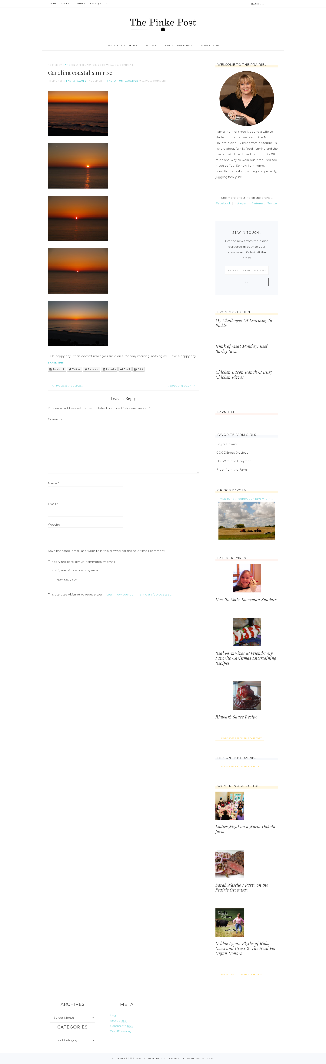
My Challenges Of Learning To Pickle (243, 323)
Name (53, 483)
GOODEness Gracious (232, 452)
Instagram (241, 203)
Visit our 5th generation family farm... (247, 498)
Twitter (273, 203)
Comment (55, 419)
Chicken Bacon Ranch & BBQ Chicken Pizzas (243, 374)
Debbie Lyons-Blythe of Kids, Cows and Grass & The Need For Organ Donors (245, 948)
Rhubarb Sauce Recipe (236, 717)
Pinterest (258, 203)
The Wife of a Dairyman (233, 461)
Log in (114, 1015)
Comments (121, 1026)
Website (54, 524)
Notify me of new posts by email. (75, 570)
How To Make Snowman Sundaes (246, 599)
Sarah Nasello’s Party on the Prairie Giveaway (241, 887)
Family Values (76, 80)
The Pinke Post (163, 24)
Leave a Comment (120, 64)
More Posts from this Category (241, 738)
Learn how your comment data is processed (138, 594)
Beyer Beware (227, 444)
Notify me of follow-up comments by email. (83, 562)
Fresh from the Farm (231, 469)
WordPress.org (120, 1031)
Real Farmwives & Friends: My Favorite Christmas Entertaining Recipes (245, 658)
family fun (115, 80)
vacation (131, 80)
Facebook (223, 203)
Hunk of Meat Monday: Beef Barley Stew (241, 348)
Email (53, 504)
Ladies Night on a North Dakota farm (245, 829)
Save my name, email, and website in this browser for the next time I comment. (106, 551)
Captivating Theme (148, 1058)
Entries (118, 1020)
